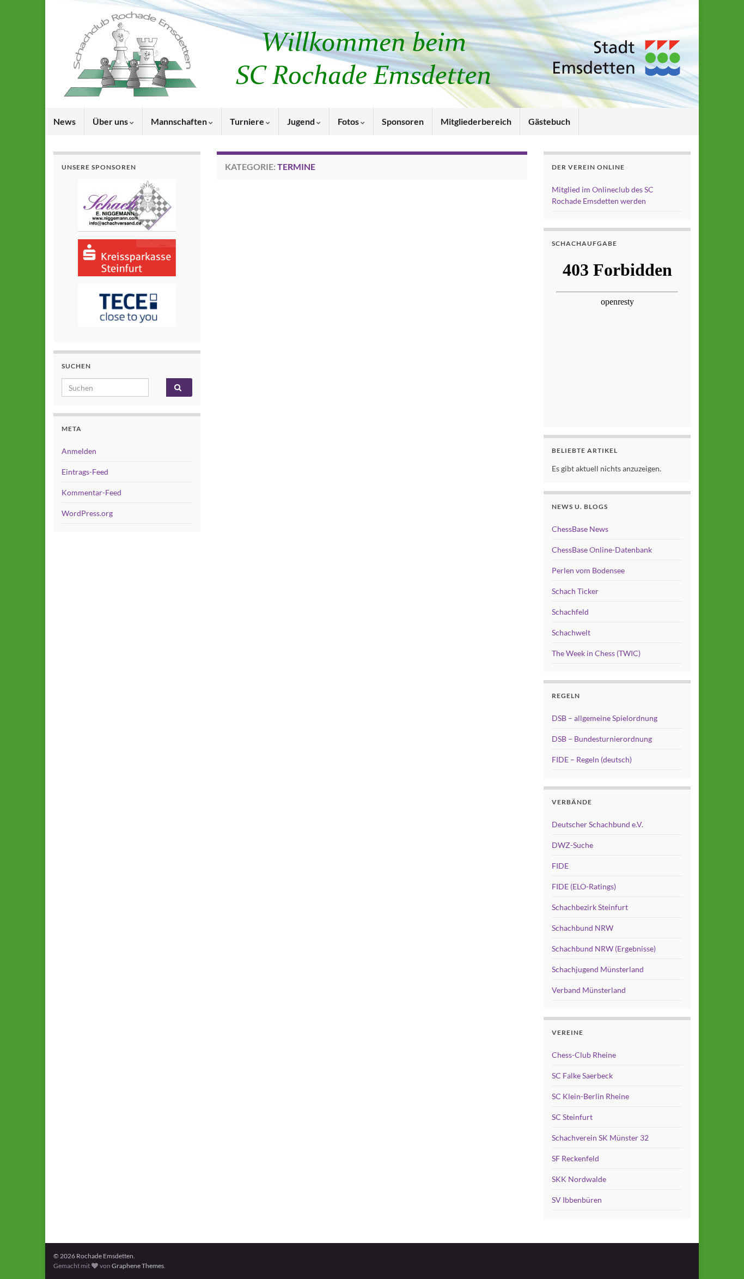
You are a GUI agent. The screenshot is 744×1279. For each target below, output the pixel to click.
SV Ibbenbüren (577, 1199)
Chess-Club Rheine (584, 1054)
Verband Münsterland (589, 990)
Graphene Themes (138, 1266)
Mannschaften (180, 121)
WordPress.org (87, 513)
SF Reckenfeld (575, 1158)
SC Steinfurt (572, 1117)
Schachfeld (570, 611)
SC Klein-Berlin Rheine (590, 1096)
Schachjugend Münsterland (598, 969)
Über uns (111, 121)
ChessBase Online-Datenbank (602, 549)
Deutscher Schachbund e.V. (597, 824)
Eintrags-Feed (85, 471)
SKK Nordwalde (579, 1179)
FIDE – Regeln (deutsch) (592, 759)
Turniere (248, 121)
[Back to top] (719, 1254)
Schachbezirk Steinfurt (590, 907)
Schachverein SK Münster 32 (600, 1137)
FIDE (560, 865)
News (64, 121)
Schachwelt (571, 632)
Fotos (349, 121)
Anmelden (79, 451)
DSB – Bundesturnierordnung (602, 738)
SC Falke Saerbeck (582, 1075)
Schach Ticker (575, 591)
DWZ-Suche (572, 845)
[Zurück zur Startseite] (372, 54)
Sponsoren (403, 121)
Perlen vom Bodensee (588, 570)
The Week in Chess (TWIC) (596, 653)
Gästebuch (549, 121)
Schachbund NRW (582, 927)
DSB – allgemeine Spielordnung (604, 718)
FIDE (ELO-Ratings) (584, 886)
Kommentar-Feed (91, 492)
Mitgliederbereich (476, 121)
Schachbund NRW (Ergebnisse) (604, 948)
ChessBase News (580, 529)
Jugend (301, 121)
